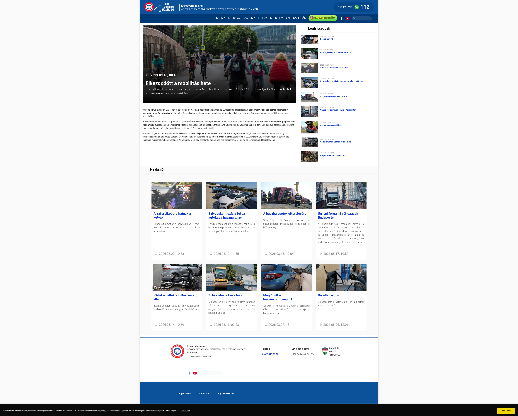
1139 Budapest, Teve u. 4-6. (199, 357)
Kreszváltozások (240, 18)
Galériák (299, 18)
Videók (262, 18)
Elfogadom (506, 411)
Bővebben (185, 411)
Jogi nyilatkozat (226, 393)
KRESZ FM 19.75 (280, 18)
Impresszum (185, 393)
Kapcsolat (204, 393)
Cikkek (218, 18)
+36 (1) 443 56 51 (269, 354)
